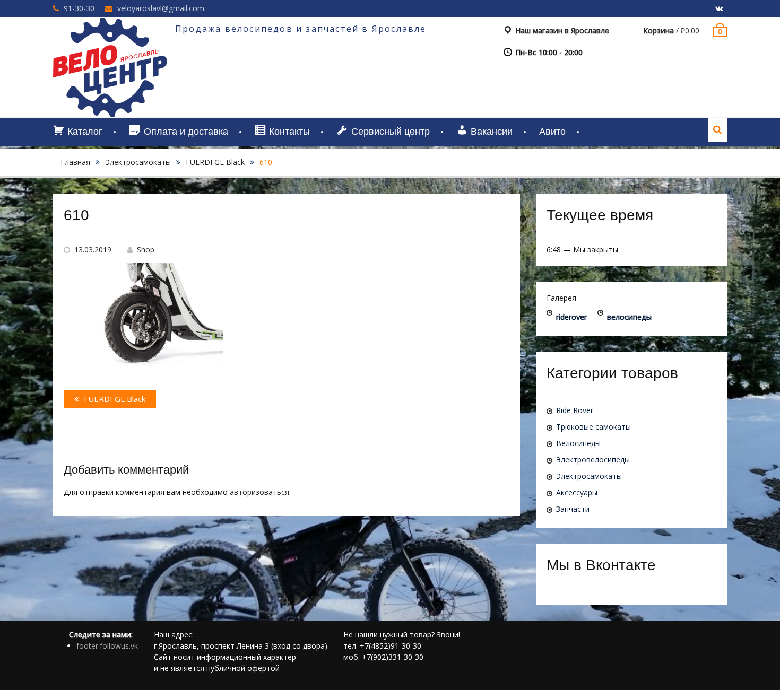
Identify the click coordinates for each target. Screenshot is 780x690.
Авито (552, 131)
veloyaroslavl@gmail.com (160, 8)
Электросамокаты (138, 162)
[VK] (719, 9)
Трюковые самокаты (593, 427)
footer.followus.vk (107, 646)
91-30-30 (79, 8)
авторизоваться (259, 492)
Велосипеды (578, 443)
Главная (75, 162)
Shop (145, 249)
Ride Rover (574, 410)
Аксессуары (576, 492)
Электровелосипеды (593, 460)
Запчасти (573, 509)
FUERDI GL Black (215, 162)
